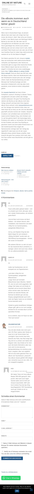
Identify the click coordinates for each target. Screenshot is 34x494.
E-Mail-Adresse (6, 428)
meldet (27, 58)
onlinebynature (7, 27)
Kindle (3, 193)
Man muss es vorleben (7, 170)
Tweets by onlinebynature (9, 472)
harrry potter (28, 191)
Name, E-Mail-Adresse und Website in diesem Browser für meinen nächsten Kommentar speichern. (16, 445)
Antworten (29, 205)
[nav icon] (29, 3)
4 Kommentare (8, 29)
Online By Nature (12, 2)
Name (3, 420)
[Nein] (31, 489)
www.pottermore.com (25, 105)
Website (4, 435)
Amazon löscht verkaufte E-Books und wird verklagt (23, 171)
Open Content (27, 27)
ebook (22, 191)
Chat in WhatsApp (12, 478)
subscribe (13, 453)
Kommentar (5, 406)
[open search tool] (24, 3)
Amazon (16, 191)
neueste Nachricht (9, 92)
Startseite (5, 9)
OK (17, 491)
